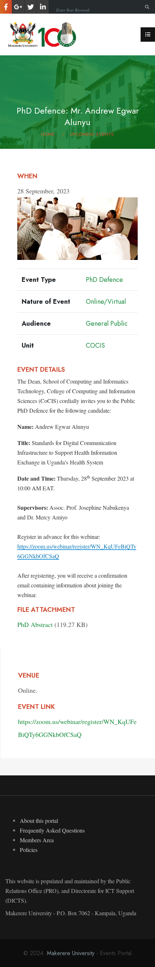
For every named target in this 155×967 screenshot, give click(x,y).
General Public (107, 323)
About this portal (39, 820)
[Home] (43, 33)
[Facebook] (6, 7)
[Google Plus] (18, 7)
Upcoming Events (92, 134)
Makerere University (70, 953)
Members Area (37, 840)
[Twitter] (30, 7)
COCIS (95, 345)
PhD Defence (104, 279)
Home (47, 134)
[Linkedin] (43, 7)
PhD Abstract (35, 624)
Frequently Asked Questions (52, 830)
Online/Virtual (106, 301)
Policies (28, 849)
